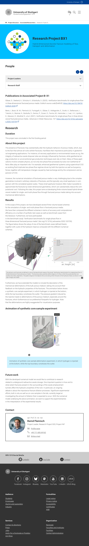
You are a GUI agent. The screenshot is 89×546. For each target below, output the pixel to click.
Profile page (35, 428)
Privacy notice (51, 501)
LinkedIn (26, 459)
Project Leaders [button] (14, 78)
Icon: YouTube (53, 479)
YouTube (46, 459)
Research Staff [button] (14, 85)
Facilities (49, 530)
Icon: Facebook (18, 479)
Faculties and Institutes (55, 527)
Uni (73, 2)
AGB (47, 509)
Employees (9, 501)
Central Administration (54, 533)
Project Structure (13, 22)
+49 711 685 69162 (38, 432)
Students (8, 498)
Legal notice (50, 498)
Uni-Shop (9, 536)
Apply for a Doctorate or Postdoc (17, 533)
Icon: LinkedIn (62, 479)
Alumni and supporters (14, 504)
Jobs (7, 530)
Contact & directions (13, 525)
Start (6, 22)
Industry (8, 507)
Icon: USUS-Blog (71, 479)
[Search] (74, 12)
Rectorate (49, 525)
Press (7, 527)
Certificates (50, 507)
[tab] (44, 78)
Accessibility (51, 504)
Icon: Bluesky (35, 479)
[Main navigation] (79, 12)
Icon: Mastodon (44, 479)
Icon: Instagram (27, 479)
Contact (67, 459)
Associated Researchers (27, 22)
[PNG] (44, 251)
